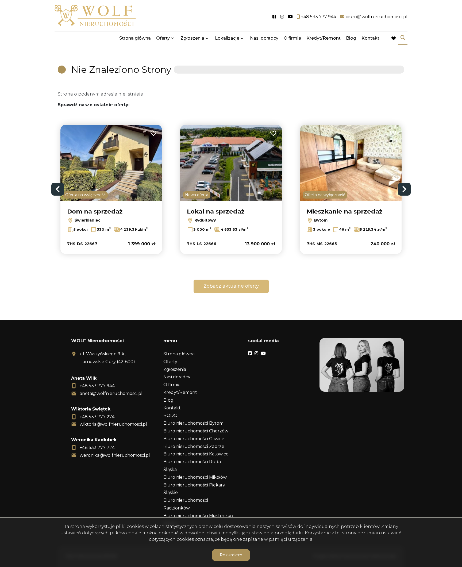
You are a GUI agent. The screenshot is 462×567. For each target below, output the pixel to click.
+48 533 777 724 (97, 447)
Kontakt (370, 38)
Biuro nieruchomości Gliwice (193, 438)
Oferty (163, 38)
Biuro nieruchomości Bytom (193, 423)
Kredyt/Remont (323, 38)
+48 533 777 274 (97, 416)
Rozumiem (231, 554)
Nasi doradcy (264, 38)
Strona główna (135, 38)
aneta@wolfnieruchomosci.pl (111, 393)
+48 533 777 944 (97, 385)
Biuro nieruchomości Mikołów (195, 477)
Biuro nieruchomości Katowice (196, 453)
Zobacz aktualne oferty (231, 286)
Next (404, 189)
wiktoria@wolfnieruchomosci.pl (113, 424)
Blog (351, 38)
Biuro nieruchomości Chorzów (195, 430)
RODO (170, 415)
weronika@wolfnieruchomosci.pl (115, 455)
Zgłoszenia (174, 369)
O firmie (292, 38)
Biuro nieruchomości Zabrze (193, 446)
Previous (57, 189)
